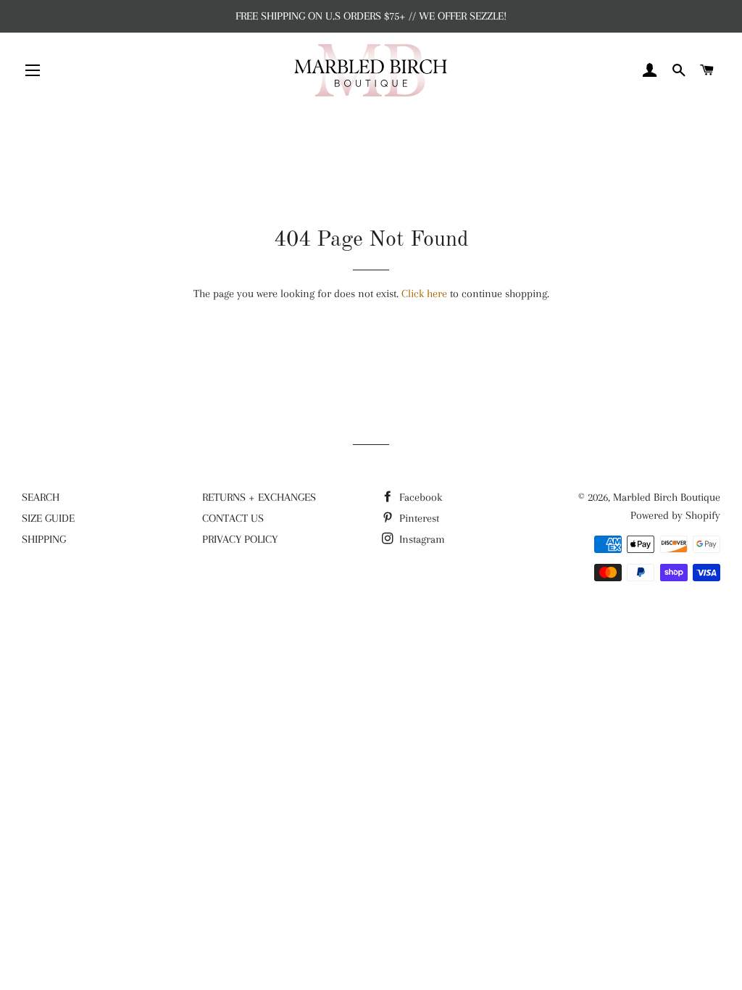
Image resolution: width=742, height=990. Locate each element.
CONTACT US (233, 518)
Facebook (419, 497)
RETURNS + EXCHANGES (259, 497)
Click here (424, 293)
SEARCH (40, 497)
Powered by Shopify (675, 515)
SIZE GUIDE (48, 518)
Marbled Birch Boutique (666, 497)
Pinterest (417, 518)
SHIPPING (44, 539)
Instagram (420, 539)
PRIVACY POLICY (240, 539)
